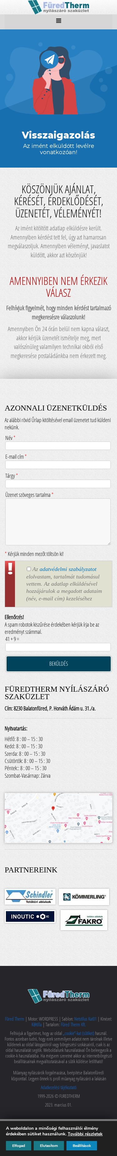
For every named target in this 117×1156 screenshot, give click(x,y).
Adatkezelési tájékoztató (58, 1087)
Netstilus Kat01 (85, 1019)
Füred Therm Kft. (73, 1024)
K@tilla (37, 1024)
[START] (58, 6)
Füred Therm (15, 1019)
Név (10, 438)
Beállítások (82, 1145)
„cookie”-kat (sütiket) (79, 1033)
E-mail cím (16, 456)
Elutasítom (49, 1145)
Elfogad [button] (18, 1145)
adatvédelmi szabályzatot (68, 569)
